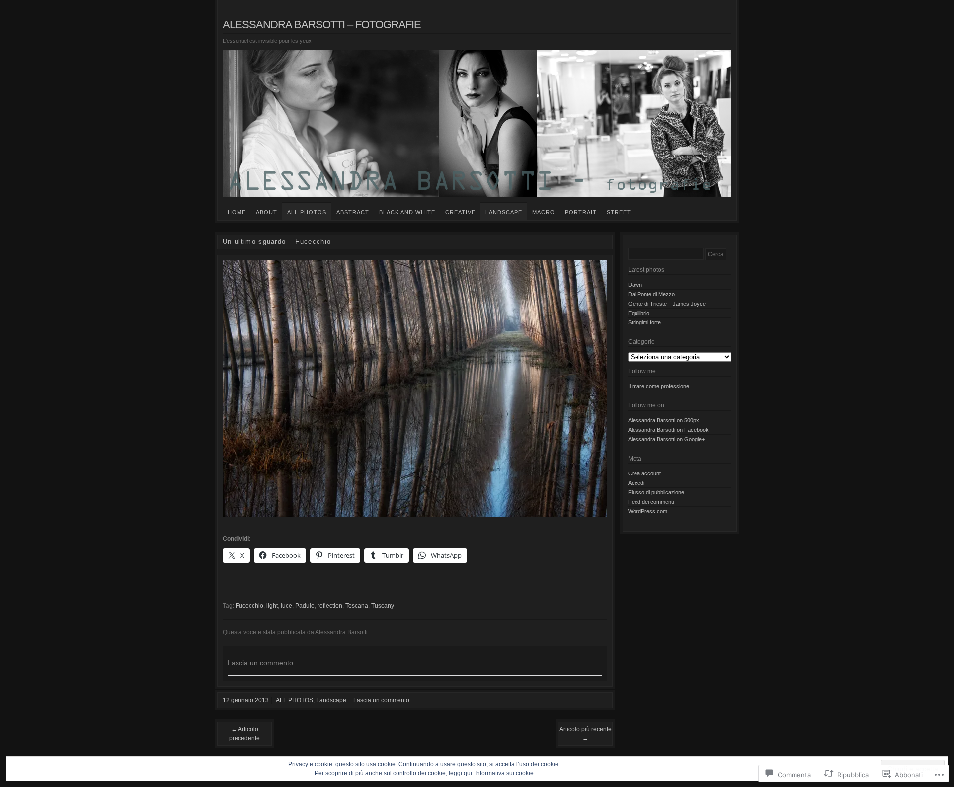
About (266, 212)
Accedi (636, 483)
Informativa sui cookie (504, 773)
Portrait (581, 212)
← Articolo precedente (244, 734)
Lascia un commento (381, 700)
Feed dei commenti (651, 502)
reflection (330, 605)
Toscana (356, 605)
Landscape (503, 212)
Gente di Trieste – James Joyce (667, 304)
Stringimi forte (644, 322)
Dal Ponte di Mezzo (651, 294)
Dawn (635, 285)
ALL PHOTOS (306, 212)
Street (619, 212)
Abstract (352, 212)
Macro (543, 212)
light (272, 605)
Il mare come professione (658, 386)
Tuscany (382, 605)
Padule (305, 605)
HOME (237, 212)
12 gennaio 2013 (246, 700)
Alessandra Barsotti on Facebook (668, 430)
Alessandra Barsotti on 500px (663, 420)
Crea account (644, 473)
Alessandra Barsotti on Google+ (666, 439)
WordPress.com (647, 511)
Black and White (407, 212)
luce (286, 605)
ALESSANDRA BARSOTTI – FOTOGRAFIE (322, 24)
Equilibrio (638, 313)
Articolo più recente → (585, 734)
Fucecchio (249, 605)
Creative (460, 212)
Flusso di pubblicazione (656, 492)
